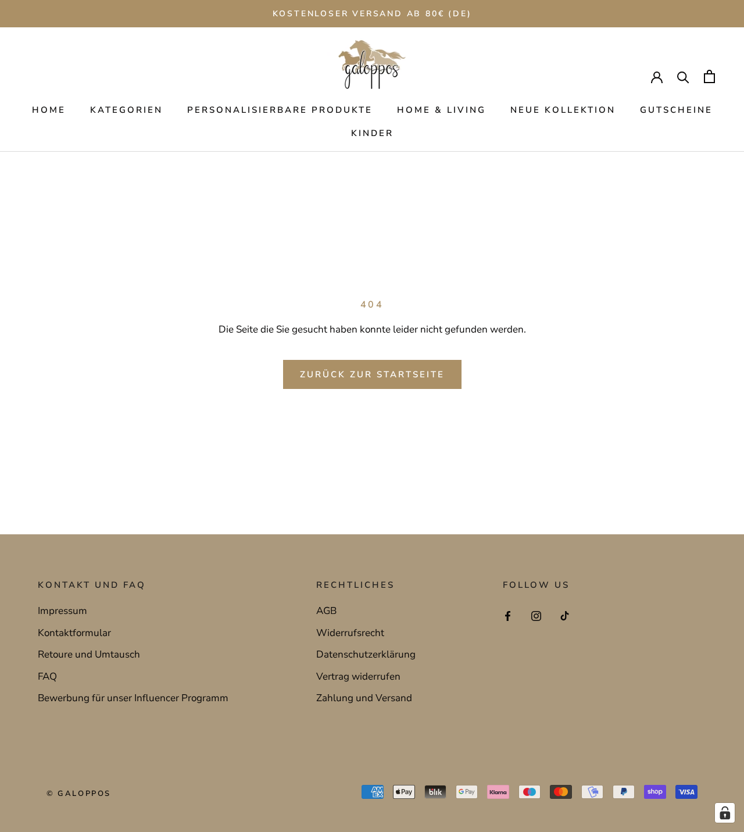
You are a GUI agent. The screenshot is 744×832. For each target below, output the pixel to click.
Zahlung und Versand (364, 698)
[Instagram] (536, 615)
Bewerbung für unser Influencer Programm (133, 698)
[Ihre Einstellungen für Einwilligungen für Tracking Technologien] (725, 813)
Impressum (62, 610)
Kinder (372, 133)
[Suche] (683, 76)
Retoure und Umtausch (89, 654)
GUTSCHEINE (676, 110)
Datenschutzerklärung (366, 654)
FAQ (47, 676)
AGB (326, 610)
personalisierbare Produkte (280, 110)
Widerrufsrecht (350, 633)
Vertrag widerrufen (358, 676)
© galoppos (78, 793)
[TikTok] (565, 615)
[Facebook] (508, 615)
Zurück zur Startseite (372, 374)
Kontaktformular (74, 633)
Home (49, 110)
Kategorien (126, 110)
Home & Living (441, 110)
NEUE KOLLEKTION (563, 110)
